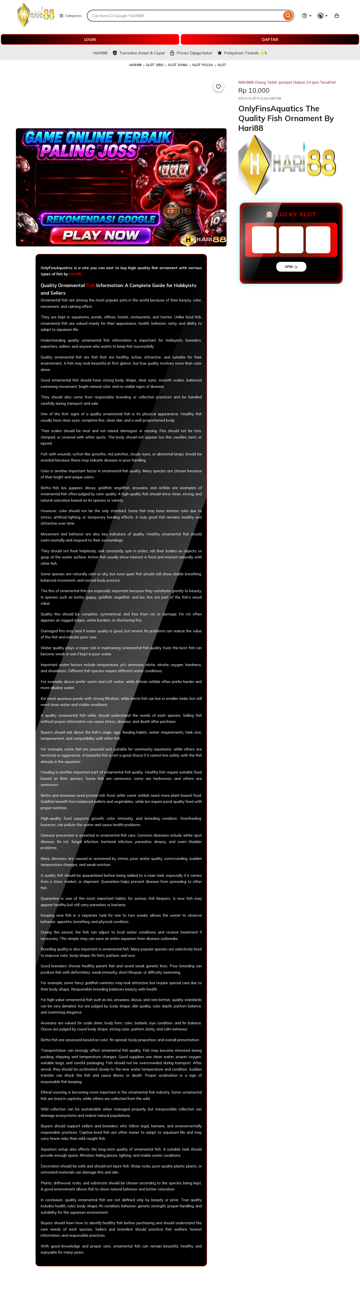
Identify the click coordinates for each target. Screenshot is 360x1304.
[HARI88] (35, 25)
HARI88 (135, 65)
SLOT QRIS (155, 65)
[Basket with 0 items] (337, 16)
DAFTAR (270, 39)
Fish (90, 285)
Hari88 (75, 274)
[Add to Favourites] (218, 86)
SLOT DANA (178, 65)
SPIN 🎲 (291, 267)
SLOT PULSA (202, 65)
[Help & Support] (307, 16)
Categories (73, 16)
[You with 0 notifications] (323, 16)
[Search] (288, 16)
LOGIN (90, 39)
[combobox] (184, 16)
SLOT (221, 65)
